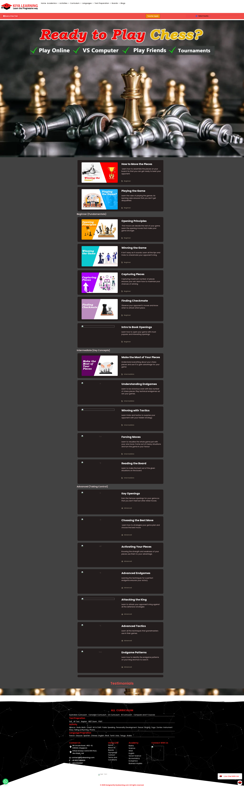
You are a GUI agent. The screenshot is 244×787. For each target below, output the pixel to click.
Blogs (123, 3)
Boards (115, 3)
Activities (63, 3)
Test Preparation (101, 3)
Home (43, 3)
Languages (87, 3)
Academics (52, 3)
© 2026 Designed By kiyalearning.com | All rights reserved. (122, 785)
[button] (53, 3)
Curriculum (74, 3)
